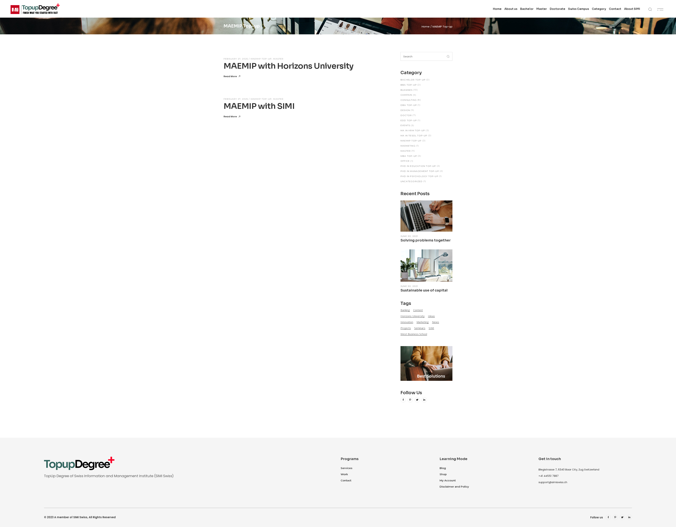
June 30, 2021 (409, 236)
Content (418, 310)
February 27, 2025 (236, 58)
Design (405, 110)
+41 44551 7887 (549, 476)
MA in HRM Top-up (412, 130)
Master (278, 58)
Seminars (419, 328)
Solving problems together (425, 240)
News (435, 322)
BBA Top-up (408, 84)
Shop (443, 474)
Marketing (407, 145)
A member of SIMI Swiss (70, 517)
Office (405, 161)
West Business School (413, 334)
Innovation (406, 322)
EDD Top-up (408, 120)
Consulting (408, 100)
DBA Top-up (408, 105)
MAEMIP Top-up (261, 58)
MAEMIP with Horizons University (288, 66)
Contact (346, 480)
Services (346, 468)
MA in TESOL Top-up (413, 135)
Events (405, 125)
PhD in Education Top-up (418, 166)
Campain (406, 95)
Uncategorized (411, 181)
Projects (405, 328)
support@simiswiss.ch (553, 482)
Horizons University (412, 316)
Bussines (406, 90)
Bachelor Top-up (412, 79)
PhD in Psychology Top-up (419, 176)
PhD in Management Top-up (419, 171)
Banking (405, 310)
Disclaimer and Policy (454, 486)
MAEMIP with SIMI (259, 106)
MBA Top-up (408, 156)
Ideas (431, 316)
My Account (448, 480)
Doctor (406, 115)
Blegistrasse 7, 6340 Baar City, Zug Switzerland (569, 469)
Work (344, 474)
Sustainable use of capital (423, 290)
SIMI (431, 328)
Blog (443, 468)
